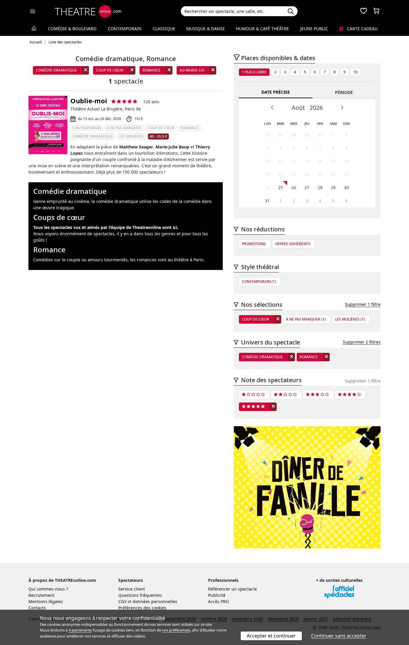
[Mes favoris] (363, 11)
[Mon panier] (376, 11)
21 (320, 174)
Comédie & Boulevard (72, 28)
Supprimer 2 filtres (362, 342)
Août (298, 108)
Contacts (37, 608)
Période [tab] (344, 92)
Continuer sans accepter (338, 635)
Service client (131, 589)
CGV (122, 601)
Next (341, 107)
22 (333, 174)
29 (293, 135)
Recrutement (41, 595)
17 (267, 174)
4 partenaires (80, 630)
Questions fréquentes (140, 595)
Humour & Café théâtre (262, 28)
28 (280, 135)
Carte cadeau (362, 28)
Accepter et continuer (271, 635)
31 (320, 135)
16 (346, 161)
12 (293, 161)
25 (280, 187)
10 (355, 72)
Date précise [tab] (275, 92)
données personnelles (155, 601)
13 (307, 161)
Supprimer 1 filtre (363, 304)
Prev (272, 107)
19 (293, 174)
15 (333, 161)
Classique (164, 28)
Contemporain (125, 28)
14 (320, 161)
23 (346, 174)
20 (307, 174)
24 (267, 187)
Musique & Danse (205, 28)
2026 (316, 108)
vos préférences (176, 630)
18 (280, 174)
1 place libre (254, 72)
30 (307, 135)
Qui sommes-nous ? (48, 589)
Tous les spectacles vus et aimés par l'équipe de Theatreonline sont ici (105, 227)
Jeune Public (314, 28)
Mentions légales (45, 601)
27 (267, 135)
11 (280, 161)
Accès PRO (218, 601)
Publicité (216, 595)
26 (293, 187)
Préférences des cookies (142, 608)
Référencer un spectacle (232, 589)
